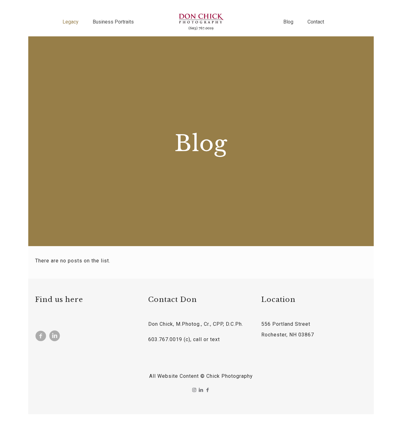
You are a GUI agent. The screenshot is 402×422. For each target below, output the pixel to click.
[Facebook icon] (207, 390)
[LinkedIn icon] (201, 390)
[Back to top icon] (371, 409)
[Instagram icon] (194, 390)
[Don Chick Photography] (201, 22)
